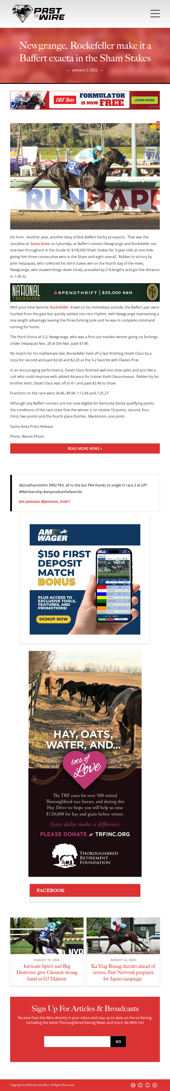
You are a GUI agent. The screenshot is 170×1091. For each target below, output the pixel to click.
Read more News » (85, 448)
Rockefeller (59, 307)
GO (118, 1041)
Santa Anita (40, 243)
